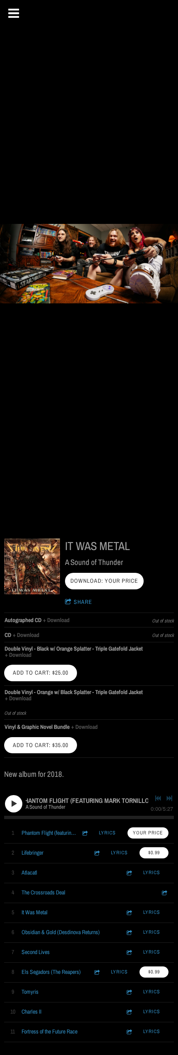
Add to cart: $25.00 (40, 672)
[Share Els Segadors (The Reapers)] (96, 972)
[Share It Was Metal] (129, 912)
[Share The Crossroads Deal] (164, 892)
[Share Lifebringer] (96, 853)
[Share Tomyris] (129, 992)
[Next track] (169, 798)
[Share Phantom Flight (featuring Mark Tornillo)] (84, 833)
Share (83, 602)
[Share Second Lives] (129, 952)
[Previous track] (158, 798)
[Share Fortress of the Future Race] (129, 1031)
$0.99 (154, 852)
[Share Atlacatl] (129, 873)
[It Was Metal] (32, 566)
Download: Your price (104, 580)
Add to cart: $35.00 (40, 745)
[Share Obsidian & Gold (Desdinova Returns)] (129, 932)
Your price (148, 832)
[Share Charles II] (129, 1012)
